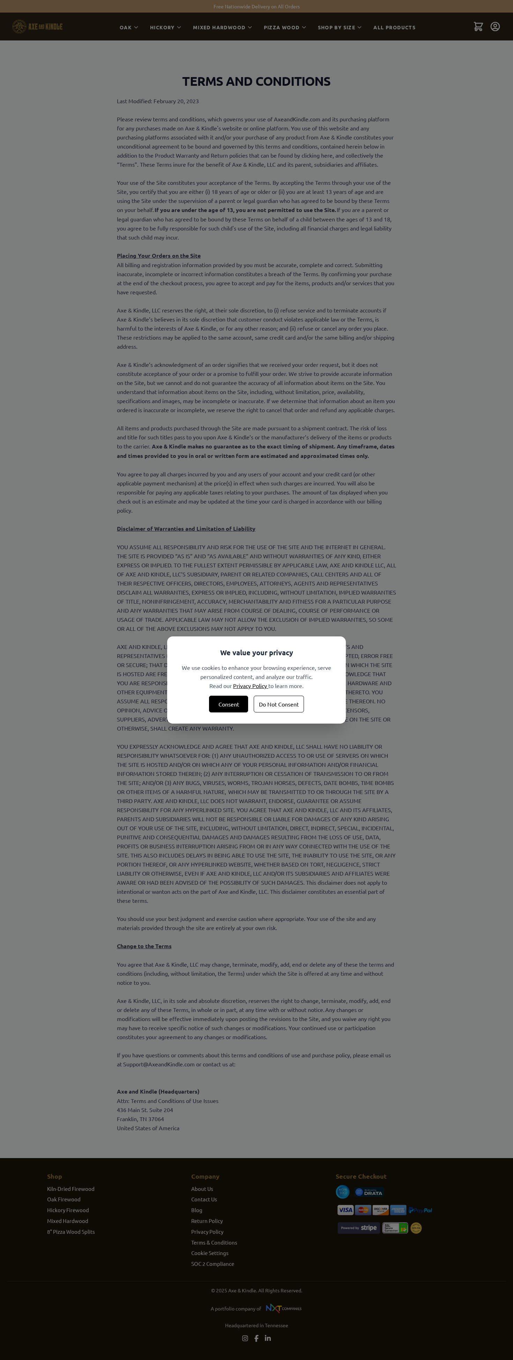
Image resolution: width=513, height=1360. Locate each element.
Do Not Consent (279, 704)
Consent (228, 704)
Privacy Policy (250, 685)
